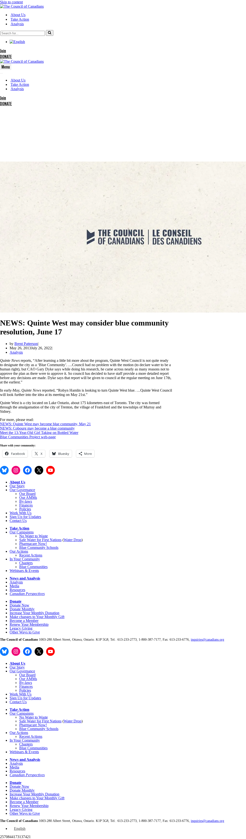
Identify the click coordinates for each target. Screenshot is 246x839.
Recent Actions (30, 555)
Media (14, 586)
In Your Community (25, 559)
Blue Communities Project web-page (28, 437)
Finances (26, 505)
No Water (27, 536)
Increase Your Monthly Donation (34, 613)
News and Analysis (25, 578)
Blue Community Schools (38, 547)
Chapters (26, 563)
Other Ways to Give (25, 632)
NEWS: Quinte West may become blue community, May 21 (45, 424)
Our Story (17, 486)
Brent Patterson (26, 344)
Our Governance (22, 490)
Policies (25, 509)
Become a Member (24, 621)
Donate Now (19, 605)
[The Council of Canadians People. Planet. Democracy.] (22, 6)
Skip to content (11, 2)
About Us (18, 15)
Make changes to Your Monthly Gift (37, 617)
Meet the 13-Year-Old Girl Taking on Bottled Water (39, 433)
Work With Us (20, 513)
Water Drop (72, 540)
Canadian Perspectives (27, 594)
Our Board (27, 494)
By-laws (25, 501)
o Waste (42, 536)
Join (3, 51)
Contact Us (18, 521)
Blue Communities (33, 567)
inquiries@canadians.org (207, 639)
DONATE (6, 56)
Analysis (17, 24)
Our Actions (19, 551)
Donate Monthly (22, 609)
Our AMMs (28, 497)
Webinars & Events (24, 571)
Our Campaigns (22, 532)
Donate (15, 601)
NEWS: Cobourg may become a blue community (37, 428)
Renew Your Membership (29, 624)
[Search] (49, 33)
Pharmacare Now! (33, 544)
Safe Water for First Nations (40, 540)
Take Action (20, 19)
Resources (17, 590)
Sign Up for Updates (25, 517)
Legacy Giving (21, 628)
